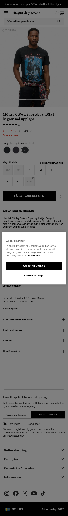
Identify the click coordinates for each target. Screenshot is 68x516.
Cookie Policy (32, 255)
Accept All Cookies (34, 266)
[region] (34, 258)
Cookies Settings (34, 275)
